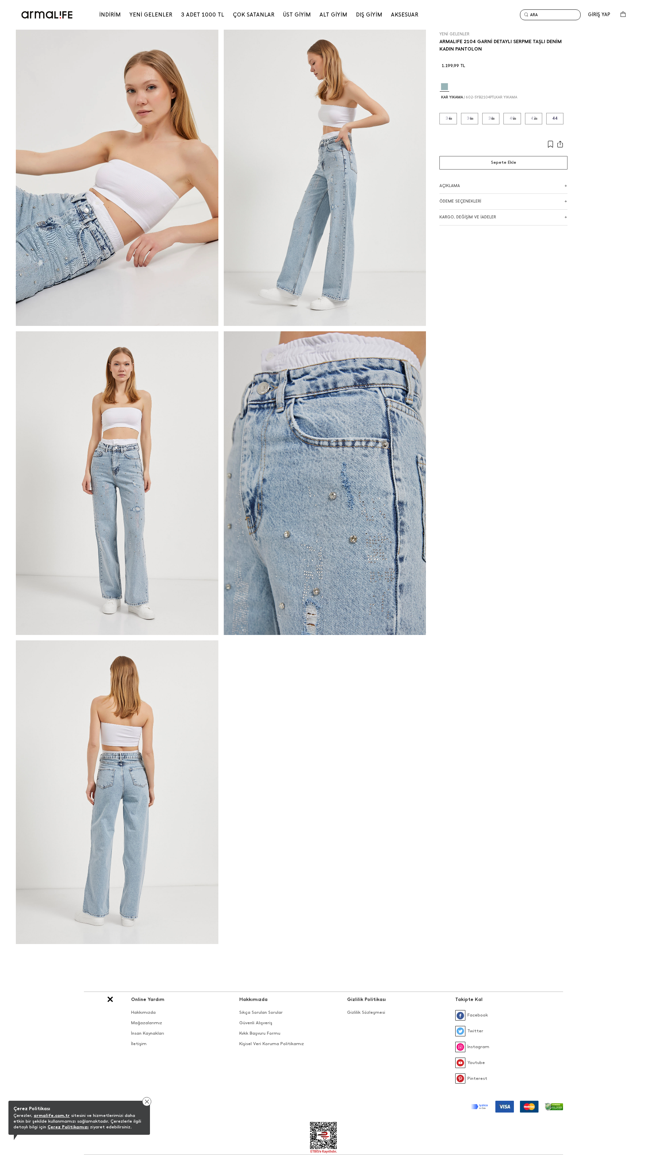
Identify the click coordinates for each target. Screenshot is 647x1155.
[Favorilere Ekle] (524, 144)
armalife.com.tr (52, 1115)
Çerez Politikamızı (68, 1126)
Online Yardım (147, 999)
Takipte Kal (469, 999)
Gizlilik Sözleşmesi (366, 1012)
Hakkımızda (143, 1012)
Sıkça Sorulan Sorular (261, 1012)
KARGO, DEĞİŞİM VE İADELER (467, 217)
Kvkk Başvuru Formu (259, 1033)
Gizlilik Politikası (366, 999)
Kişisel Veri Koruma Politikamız (271, 1043)
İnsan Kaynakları (147, 1033)
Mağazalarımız (146, 1022)
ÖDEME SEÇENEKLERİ (460, 201)
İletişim (139, 1043)
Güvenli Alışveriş (255, 1022)
